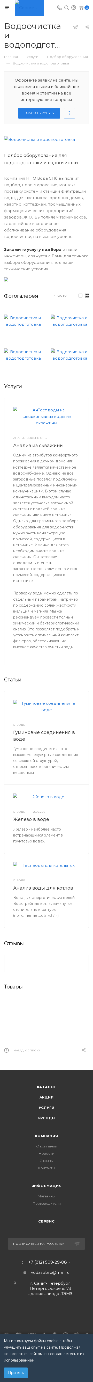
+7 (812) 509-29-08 (47, 1262)
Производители (47, 1203)
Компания (46, 1136)
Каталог (46, 1087)
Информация (47, 1186)
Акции (47, 1097)
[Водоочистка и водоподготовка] (46, 139)
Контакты (46, 1168)
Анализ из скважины (38, 445)
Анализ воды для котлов (43, 888)
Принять (16, 1372)
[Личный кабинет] (73, 8)
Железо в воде (31, 819)
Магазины (46, 1196)
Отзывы (46, 1161)
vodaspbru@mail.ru (50, 1272)
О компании (46, 1146)
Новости (46, 1153)
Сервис (46, 1221)
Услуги (47, 1107)
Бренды (47, 1118)
